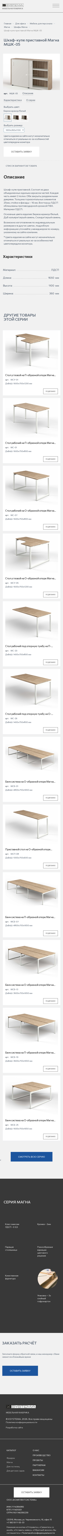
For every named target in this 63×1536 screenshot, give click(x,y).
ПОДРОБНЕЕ (51, 391)
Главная (7, 23)
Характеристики (13, 100)
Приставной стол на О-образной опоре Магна (27, 849)
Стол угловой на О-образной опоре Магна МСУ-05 (29, 578)
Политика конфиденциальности (21, 1422)
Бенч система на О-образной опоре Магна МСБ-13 (29, 984)
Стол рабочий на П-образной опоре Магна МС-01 (29, 443)
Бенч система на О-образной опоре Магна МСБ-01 (29, 781)
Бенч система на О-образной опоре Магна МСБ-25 (29, 1120)
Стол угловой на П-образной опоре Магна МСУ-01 (29, 375)
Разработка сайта (14, 1427)
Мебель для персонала (41, 23)
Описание (27, 93)
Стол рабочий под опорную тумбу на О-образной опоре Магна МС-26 (28, 714)
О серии (30, 100)
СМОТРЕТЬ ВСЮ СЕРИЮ (31, 1156)
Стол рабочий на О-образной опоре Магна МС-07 (29, 510)
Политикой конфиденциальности (38, 1533)
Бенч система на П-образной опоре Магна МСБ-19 (29, 1052)
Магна (7, 27)
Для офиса (20, 23)
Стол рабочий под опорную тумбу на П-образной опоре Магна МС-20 (28, 646)
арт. (6, 93)
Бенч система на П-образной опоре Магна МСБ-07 (29, 917)
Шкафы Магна (20, 27)
